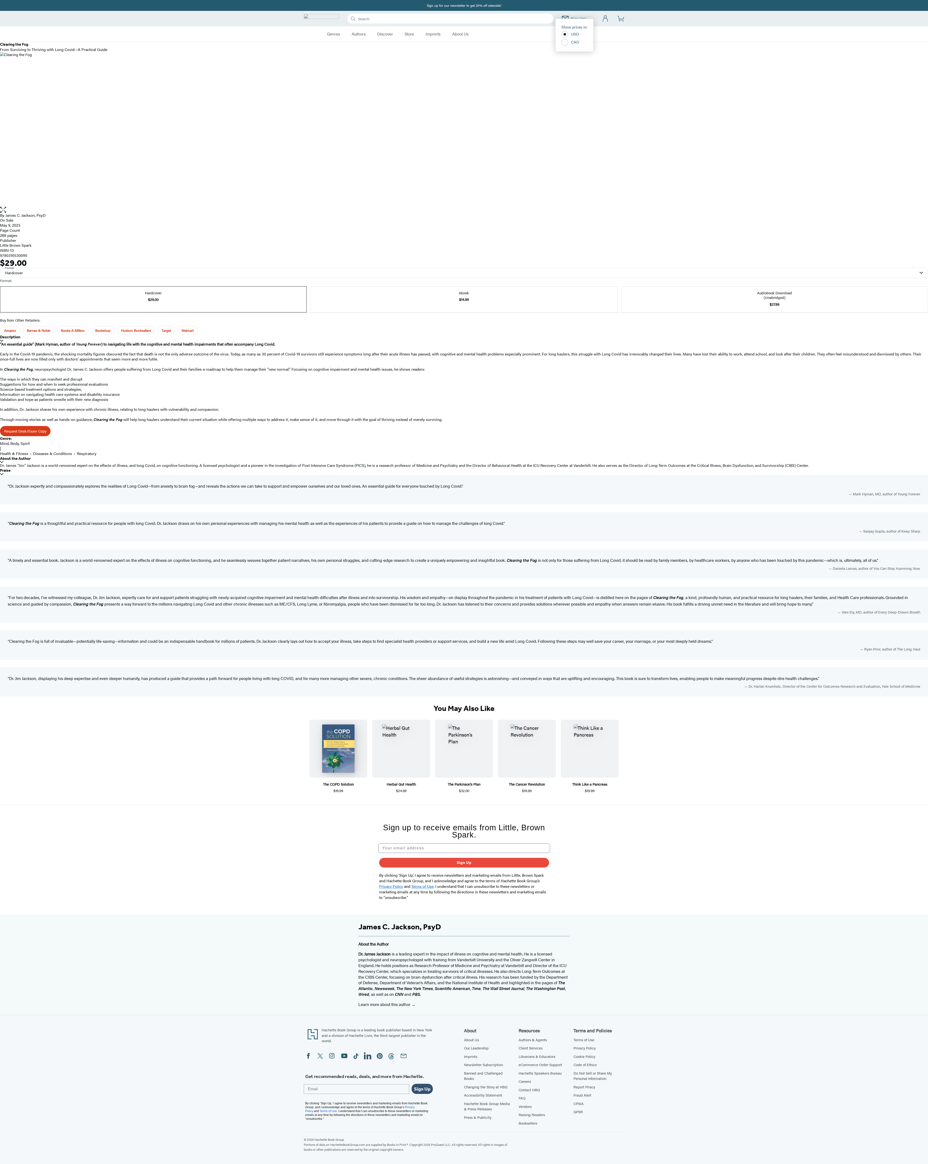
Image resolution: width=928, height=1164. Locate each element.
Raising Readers (532, 1114)
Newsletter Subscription (483, 1064)
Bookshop (102, 330)
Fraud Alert (582, 1095)
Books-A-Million (73, 330)
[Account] (605, 18)
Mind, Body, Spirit (15, 443)
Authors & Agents (533, 1039)
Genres (333, 34)
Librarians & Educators (537, 1056)
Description (10, 337)
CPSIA (578, 1103)
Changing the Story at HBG (486, 1086)
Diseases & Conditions (52, 453)
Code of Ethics (585, 1064)
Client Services (531, 1047)
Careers (525, 1081)
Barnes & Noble (38, 330)
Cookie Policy (584, 1056)
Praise (5, 470)
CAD (575, 42)
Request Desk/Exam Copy (25, 431)
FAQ (522, 1097)
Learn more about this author (384, 1004)
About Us (460, 34)
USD (575, 34)
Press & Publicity (477, 1117)
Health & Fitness (14, 453)
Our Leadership (476, 1047)
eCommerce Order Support (540, 1064)
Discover (385, 34)
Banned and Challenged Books (483, 1075)
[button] (464, 210)
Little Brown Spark (15, 245)
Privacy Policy (584, 1047)
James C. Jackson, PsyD (25, 215)
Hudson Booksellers (136, 330)
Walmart (187, 330)
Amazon (10, 330)
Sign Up (464, 862)
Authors (359, 34)
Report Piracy (584, 1086)
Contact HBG (529, 1089)
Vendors (525, 1106)
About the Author (15, 458)
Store (409, 34)
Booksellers (528, 1123)
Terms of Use (583, 1039)
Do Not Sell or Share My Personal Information (592, 1075)
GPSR (578, 1111)
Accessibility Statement (483, 1095)
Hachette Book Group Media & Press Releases (487, 1106)
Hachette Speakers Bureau (540, 1073)
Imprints (433, 34)
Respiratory (86, 453)
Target (166, 330)
